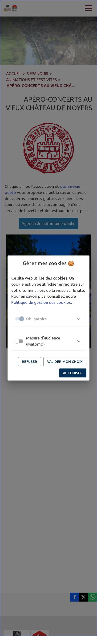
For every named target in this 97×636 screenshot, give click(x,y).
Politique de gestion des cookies (41, 302)
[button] (48, 318)
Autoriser (73, 373)
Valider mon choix (65, 362)
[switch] (16, 341)
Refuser (29, 362)
